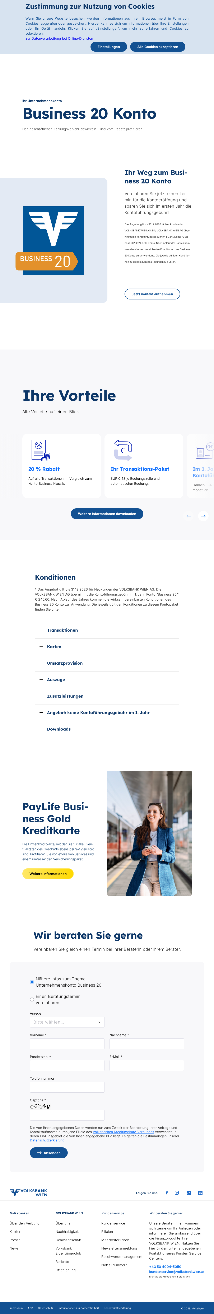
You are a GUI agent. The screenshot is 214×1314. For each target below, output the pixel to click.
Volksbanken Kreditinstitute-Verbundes (123, 1132)
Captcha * (38, 1100)
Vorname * (38, 1035)
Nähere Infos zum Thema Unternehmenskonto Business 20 (68, 982)
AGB (30, 1308)
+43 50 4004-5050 (165, 1267)
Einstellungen (109, 47)
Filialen (107, 1231)
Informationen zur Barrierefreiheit (79, 1308)
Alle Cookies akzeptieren (157, 47)
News (14, 1248)
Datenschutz (46, 1308)
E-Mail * (116, 1057)
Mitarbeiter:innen (115, 1240)
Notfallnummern (114, 1265)
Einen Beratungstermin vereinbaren (58, 999)
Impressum (16, 1308)
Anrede (35, 1013)
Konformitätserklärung (117, 1308)
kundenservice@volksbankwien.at (176, 1272)
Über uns (63, 1223)
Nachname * (119, 1035)
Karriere (16, 1231)
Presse (15, 1240)
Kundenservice (113, 1223)
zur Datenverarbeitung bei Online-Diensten (59, 38)
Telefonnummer (42, 1078)
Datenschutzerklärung (47, 1140)
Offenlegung (66, 1270)
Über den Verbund (24, 1223)
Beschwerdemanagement (121, 1257)
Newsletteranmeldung (119, 1248)
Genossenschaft (69, 1240)
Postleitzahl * (40, 1057)
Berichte (62, 1262)
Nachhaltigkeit (67, 1231)
